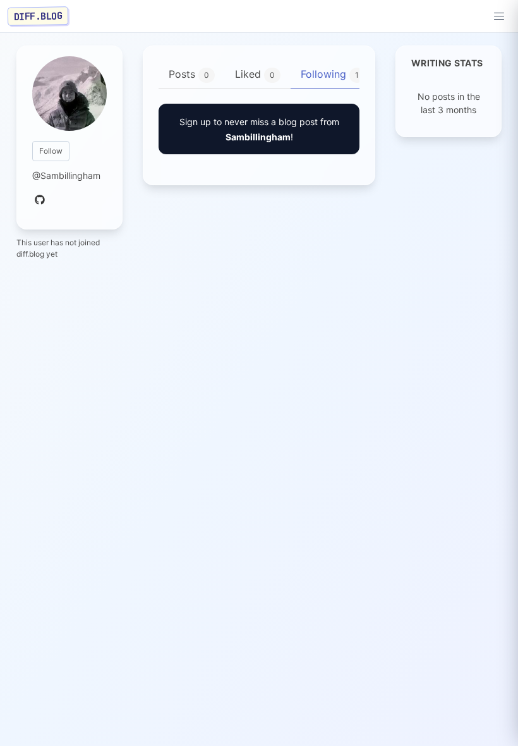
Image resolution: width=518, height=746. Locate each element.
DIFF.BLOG (38, 16)
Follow (51, 151)
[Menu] (499, 16)
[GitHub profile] (39, 200)
